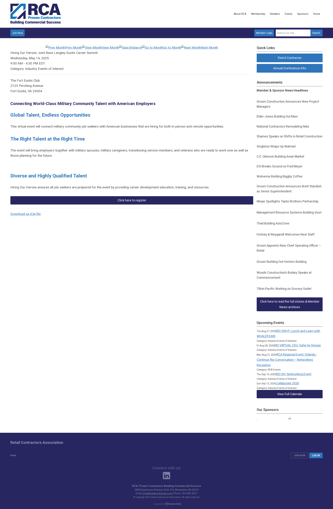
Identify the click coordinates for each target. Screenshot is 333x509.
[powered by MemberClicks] (166, 504)
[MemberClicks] (35, 13)
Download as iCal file (25, 214)
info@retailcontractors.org (157, 493)
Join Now (17, 32)
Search (316, 32)
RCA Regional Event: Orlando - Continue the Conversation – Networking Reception (287, 360)
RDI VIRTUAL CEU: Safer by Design (297, 345)
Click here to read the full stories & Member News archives (289, 304)
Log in (316, 455)
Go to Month (172, 48)
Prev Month (73, 48)
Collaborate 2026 (287, 383)
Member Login (264, 32)
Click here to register (132, 200)
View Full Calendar (289, 394)
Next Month (209, 48)
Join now (299, 455)
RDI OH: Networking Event (293, 374)
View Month (110, 48)
